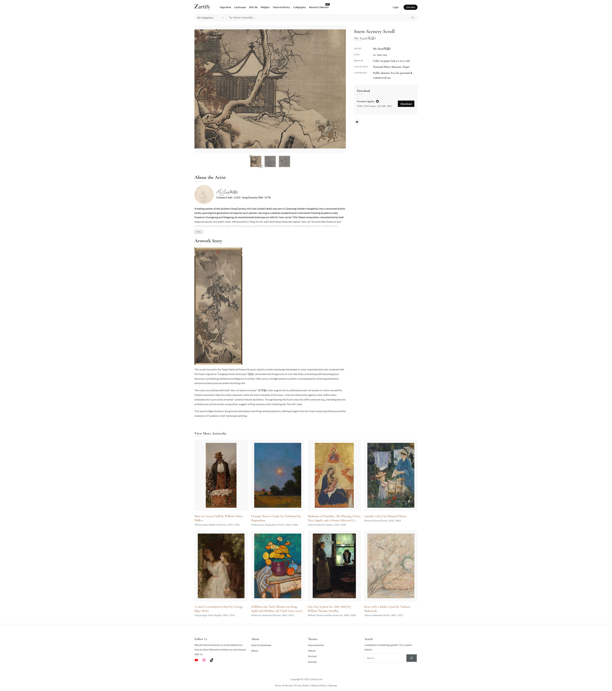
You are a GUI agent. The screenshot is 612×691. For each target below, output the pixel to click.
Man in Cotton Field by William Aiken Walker (218, 518)
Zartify (202, 7)
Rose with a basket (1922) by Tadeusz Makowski (387, 609)
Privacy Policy (302, 685)
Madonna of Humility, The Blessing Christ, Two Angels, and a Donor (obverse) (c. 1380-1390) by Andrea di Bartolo (334, 518)
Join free (410, 7)
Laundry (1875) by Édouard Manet (385, 516)
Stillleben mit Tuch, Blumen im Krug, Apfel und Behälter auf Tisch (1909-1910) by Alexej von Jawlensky (276, 609)
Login (396, 7)
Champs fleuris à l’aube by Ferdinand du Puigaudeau (276, 518)
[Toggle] (198, 232)
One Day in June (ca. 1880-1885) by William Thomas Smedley (329, 609)
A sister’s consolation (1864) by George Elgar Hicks (218, 609)
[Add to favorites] (357, 122)
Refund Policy (318, 685)
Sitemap (332, 685)
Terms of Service (283, 685)
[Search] (412, 18)
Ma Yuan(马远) (227, 192)
